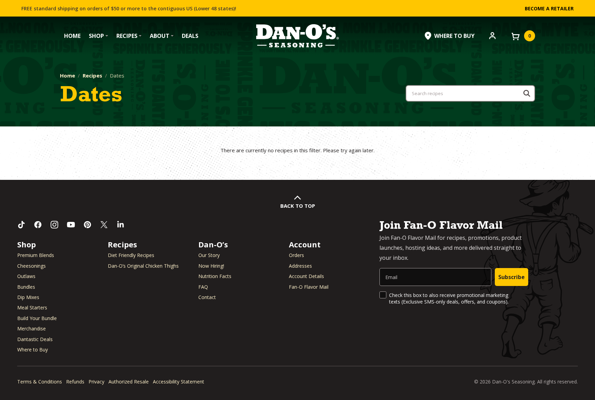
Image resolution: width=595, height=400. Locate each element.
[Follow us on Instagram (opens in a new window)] (54, 224)
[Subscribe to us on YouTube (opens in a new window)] (71, 224)
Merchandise (31, 328)
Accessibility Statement (178, 381)
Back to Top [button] (297, 205)
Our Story (209, 255)
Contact (207, 297)
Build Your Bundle (37, 318)
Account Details (306, 276)
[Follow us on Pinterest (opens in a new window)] (87, 224)
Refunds (75, 381)
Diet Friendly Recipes (131, 255)
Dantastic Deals (35, 339)
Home (72, 36)
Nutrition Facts (214, 276)
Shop (96, 36)
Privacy (96, 381)
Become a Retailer (549, 8)
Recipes (126, 36)
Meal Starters (32, 307)
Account (305, 244)
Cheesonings (31, 266)
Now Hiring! (211, 266)
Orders (296, 255)
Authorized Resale (128, 381)
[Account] (492, 35)
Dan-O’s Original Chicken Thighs (143, 266)
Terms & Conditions (39, 381)
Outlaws (26, 276)
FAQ (203, 287)
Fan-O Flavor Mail (308, 287)
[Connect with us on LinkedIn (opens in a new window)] (120, 224)
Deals (190, 36)
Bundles (26, 287)
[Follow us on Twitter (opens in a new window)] (104, 224)
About (159, 36)
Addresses (300, 266)
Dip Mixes (28, 297)
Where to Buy (32, 349)
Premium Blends (35, 255)
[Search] (527, 93)
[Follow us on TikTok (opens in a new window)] (21, 224)
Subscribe (511, 277)
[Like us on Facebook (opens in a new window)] (38, 224)
